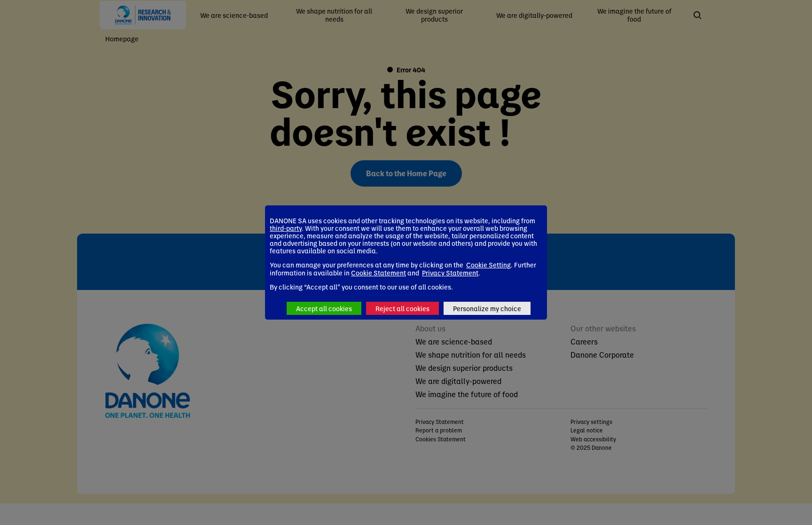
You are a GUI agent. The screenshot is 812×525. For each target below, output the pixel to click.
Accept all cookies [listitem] (324, 308)
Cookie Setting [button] (488, 264)
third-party (286, 228)
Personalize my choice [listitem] (487, 308)
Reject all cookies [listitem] (402, 308)
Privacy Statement (450, 272)
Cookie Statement (378, 272)
